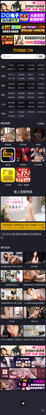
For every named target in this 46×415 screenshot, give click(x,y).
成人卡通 (31, 84)
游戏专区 (41, 65)
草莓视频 (31, 112)
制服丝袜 (11, 88)
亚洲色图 (21, 93)
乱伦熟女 (31, 88)
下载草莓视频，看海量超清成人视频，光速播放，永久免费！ (23, 226)
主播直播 (31, 78)
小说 (3, 104)
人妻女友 (31, 102)
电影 (3, 85)
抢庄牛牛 (41, 69)
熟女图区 (31, 97)
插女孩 (11, 112)
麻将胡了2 (11, 69)
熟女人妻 (11, 78)
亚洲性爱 (11, 84)
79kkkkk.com (23, 50)
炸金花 (21, 69)
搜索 (40, 56)
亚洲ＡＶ (11, 74)
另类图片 (41, 97)
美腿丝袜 (11, 97)
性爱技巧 (41, 106)
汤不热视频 (41, 112)
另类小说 (21, 106)
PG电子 (11, 65)
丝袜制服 (21, 78)
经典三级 (21, 88)
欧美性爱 (41, 84)
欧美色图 (31, 93)
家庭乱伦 (21, 102)
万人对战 (31, 65)
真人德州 (21, 65)
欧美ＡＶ (31, 74)
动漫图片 (41, 93)
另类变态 (41, 88)
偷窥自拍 (11, 93)
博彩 (3, 67)
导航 (3, 113)
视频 (3, 76)
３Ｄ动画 (41, 74)
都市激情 (11, 102)
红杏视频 (11, 116)
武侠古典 (41, 102)
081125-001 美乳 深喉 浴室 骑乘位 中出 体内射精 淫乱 (21, 236)
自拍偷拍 (21, 74)
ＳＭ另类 (41, 78)
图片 (3, 95)
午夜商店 (21, 112)
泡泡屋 (21, 116)
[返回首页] (43, 410)
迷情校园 (11, 106)
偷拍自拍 (21, 84)
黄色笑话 (31, 106)
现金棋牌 (31, 69)
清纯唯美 (21, 97)
